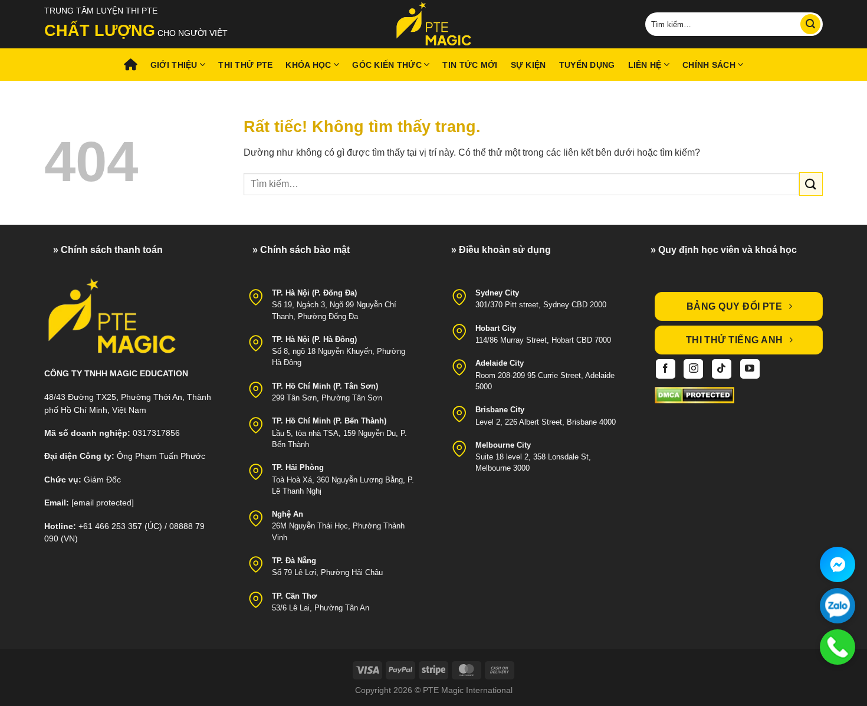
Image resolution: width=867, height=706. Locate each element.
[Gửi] (810, 24)
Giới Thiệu (174, 65)
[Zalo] (837, 605)
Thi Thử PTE (245, 65)
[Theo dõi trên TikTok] (721, 369)
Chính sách (708, 65)
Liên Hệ (645, 65)
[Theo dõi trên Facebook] (665, 369)
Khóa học (308, 65)
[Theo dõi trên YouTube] (750, 369)
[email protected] (102, 502)
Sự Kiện (528, 65)
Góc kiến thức (387, 65)
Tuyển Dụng (587, 65)
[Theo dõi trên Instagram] (693, 369)
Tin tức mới (469, 65)
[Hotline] (837, 647)
